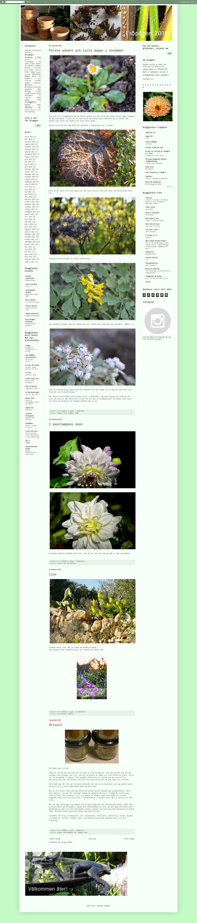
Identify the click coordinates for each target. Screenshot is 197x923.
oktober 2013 (29, 209)
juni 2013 (28, 219)
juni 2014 (28, 189)
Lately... (149, 237)
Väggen (27, 443)
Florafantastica (152, 263)
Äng (31, 110)
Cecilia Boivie (31, 306)
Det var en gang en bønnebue (156, 178)
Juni (147, 138)
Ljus (52, 574)
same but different (153, 226)
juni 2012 (28, 249)
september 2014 (30, 182)
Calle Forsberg (31, 284)
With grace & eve (152, 218)
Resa (39, 97)
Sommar (27, 100)
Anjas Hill (150, 167)
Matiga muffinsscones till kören (30, 452)
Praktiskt (28, 97)
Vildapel (149, 144)
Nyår (39, 89)
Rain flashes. (151, 265)
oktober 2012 (29, 239)
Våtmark (27, 110)
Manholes (37, 87)
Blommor (59, 413)
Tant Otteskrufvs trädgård (156, 172)
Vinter (77, 413)
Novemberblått (151, 254)
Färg (32, 72)
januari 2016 (29, 144)
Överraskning (71, 563)
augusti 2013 (29, 214)
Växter (29, 107)
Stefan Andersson (31, 313)
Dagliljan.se (150, 132)
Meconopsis (150, 169)
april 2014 (29, 194)
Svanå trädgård (151, 142)
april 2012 (29, 254)
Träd (39, 100)
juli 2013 (28, 217)
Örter (86, 832)
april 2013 (29, 224)
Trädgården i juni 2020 (154, 155)
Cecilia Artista (152, 257)
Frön (27, 72)
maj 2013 (28, 222)
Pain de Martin (31, 386)
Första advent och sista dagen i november (86, 50)
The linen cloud (152, 229)
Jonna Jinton (150, 207)
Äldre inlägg (129, 839)
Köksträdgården (68, 832)
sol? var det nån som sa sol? (157, 278)
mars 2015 (28, 167)
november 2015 (30, 149)
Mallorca (64, 714)
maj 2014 (28, 192)
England (27, 68)
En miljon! (150, 209)
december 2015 (30, 147)
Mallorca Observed (152, 269)
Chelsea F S (33, 59)
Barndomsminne (36, 50)
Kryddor (59, 832)
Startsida (92, 839)
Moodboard (28, 89)
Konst (39, 78)
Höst (64, 563)
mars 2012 (28, 257)
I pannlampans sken (66, 424)
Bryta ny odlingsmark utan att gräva (31, 402)
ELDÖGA (27, 346)
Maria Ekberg (30, 300)
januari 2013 (29, 232)
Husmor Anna (29, 398)
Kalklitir (29, 410)
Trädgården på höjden (154, 276)
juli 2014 (28, 187)
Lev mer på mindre (32, 365)
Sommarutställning (32, 315)
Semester (70, 714)
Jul (39, 76)
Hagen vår (149, 136)
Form (31, 70)
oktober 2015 (29, 152)
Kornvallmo (150, 215)
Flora (26, 70)
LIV (147, 259)
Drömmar (38, 65)
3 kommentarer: (80, 411)
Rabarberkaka (30, 280)
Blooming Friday (33, 57)
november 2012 (30, 237)
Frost (65, 413)
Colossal (149, 198)
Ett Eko (28, 373)
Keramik (27, 78)
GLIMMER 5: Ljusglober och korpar (31, 349)
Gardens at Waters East (154, 147)
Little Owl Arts (31, 431)
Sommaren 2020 (30, 375)
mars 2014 (28, 197)
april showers (151, 231)
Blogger (107, 906)
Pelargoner (29, 95)
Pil (40, 95)
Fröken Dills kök (31, 379)
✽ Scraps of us (151, 235)
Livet (27, 83)
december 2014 (30, 174)
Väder (39, 105)
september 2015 (30, 154)
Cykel (33, 63)
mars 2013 (28, 227)
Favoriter (37, 68)
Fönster (38, 72)
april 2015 (29, 164)
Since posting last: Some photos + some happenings (32, 435)
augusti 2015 (29, 157)
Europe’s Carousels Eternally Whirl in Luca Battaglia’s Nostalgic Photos (157, 201)
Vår (39, 107)
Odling (27, 91)
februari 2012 (30, 259)
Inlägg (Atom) (67, 842)
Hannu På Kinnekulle (153, 182)
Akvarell (28, 50)
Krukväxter (28, 80)
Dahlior (59, 563)
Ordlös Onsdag (35, 93)
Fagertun (149, 176)
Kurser (27, 286)
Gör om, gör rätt (31, 394)
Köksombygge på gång (153, 184)
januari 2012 (29, 262)
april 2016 (29, 137)
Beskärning (28, 52)
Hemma (27, 76)
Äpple (35, 109)
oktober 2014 (29, 179)
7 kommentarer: (80, 830)
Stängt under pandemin (154, 163)
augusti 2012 (29, 244)
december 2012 (30, 234)
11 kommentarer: (80, 712)
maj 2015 (28, 162)
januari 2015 (29, 172)
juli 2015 (28, 159)
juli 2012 (28, 247)
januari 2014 (29, 202)
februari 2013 (30, 229)
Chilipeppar (29, 61)
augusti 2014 (29, 184)
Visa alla (169, 186)
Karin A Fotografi (152, 213)
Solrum (148, 282)
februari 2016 (30, 142)
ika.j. (27, 441)
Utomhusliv (150, 252)
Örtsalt (55, 725)
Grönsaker (36, 74)
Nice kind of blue (152, 224)
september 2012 (30, 242)
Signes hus (29, 408)
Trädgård (70, 413)
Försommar (28, 74)
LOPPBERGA (29, 423)
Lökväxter (37, 83)
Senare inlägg (55, 839)
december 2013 (30, 204)
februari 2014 (30, 199)
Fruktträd (38, 70)
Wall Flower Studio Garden (156, 241)
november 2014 (30, 177)
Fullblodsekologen (32, 392)
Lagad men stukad (31, 388)
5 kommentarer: (80, 561)
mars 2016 (28, 139)
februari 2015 (30, 169)
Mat (75, 832)
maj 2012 (28, 252)
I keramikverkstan (32, 302)
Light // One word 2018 (154, 220)
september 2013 (30, 212)
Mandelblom (29, 87)
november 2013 (30, 207)
